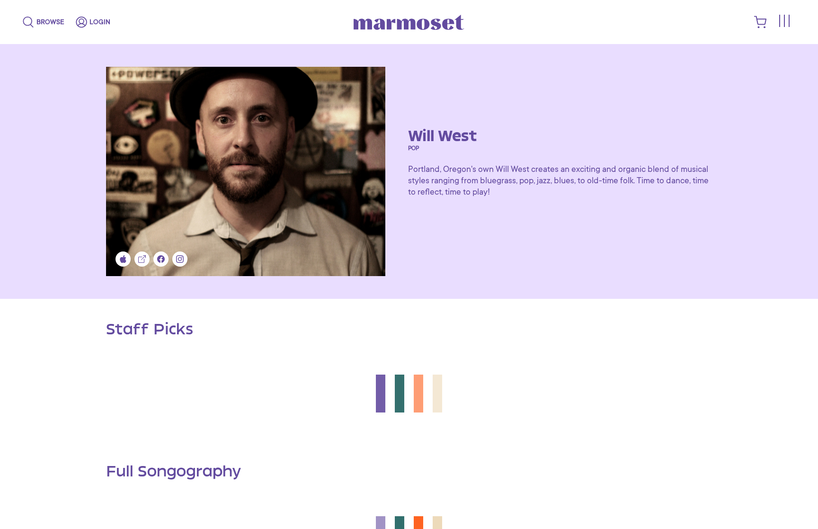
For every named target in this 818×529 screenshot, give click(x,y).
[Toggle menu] (784, 20)
